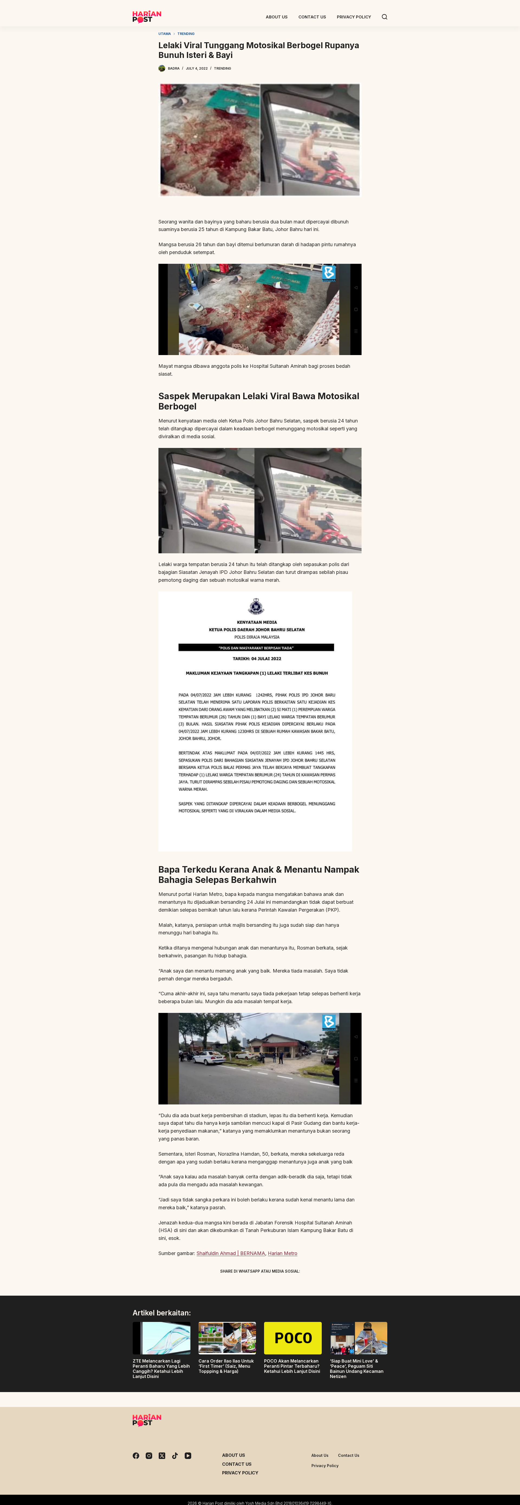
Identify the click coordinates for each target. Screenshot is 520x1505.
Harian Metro (282, 1253)
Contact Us (237, 1464)
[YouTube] (188, 1455)
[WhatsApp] (288, 1283)
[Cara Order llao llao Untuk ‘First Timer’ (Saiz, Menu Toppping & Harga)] (227, 1338)
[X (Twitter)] (250, 1283)
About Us (233, 1455)
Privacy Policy (240, 1472)
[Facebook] (231, 1283)
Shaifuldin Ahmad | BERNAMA (231, 1253)
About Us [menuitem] (277, 16)
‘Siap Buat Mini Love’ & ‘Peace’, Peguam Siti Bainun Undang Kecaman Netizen (357, 1368)
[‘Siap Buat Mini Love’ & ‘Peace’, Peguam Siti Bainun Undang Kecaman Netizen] (359, 1338)
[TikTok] (175, 1455)
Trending (222, 68)
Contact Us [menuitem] (312, 16)
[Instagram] (149, 1455)
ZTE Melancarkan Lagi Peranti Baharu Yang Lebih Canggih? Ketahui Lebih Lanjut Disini (161, 1368)
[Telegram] (269, 1283)
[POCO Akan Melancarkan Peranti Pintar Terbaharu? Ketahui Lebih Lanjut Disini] (293, 1338)
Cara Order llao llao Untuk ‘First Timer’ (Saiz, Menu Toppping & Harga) (226, 1366)
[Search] (384, 16)
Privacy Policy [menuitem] (354, 16)
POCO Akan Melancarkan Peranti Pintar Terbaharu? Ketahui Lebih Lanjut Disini (292, 1366)
